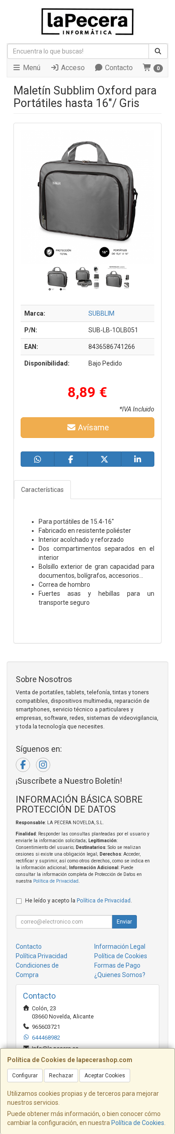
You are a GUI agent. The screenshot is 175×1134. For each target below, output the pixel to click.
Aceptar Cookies (104, 1075)
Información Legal (119, 946)
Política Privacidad (41, 956)
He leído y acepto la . (78, 900)
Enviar (124, 922)
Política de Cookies (137, 1122)
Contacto (118, 67)
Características (42, 489)
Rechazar (61, 1075)
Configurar (25, 1075)
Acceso (72, 67)
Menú (30, 67)
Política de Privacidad (56, 881)
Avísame (92, 427)
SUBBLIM (101, 313)
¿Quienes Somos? (119, 974)
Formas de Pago (117, 965)
